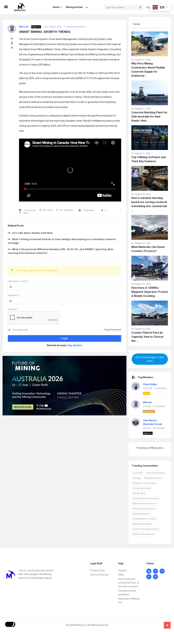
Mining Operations (141, 513)
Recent (136, 24)
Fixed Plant (138, 472)
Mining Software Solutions (144, 518)
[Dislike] (12, 48)
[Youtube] (148, 576)
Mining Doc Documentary (144, 483)
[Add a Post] (167, 625)
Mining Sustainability (142, 524)
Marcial (147, 402)
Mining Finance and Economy (146, 498)
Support (122, 570)
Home (56, 7)
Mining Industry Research (144, 508)
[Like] (12, 38)
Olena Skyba (150, 384)
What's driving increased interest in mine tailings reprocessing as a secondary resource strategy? (62, 241)
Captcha (13, 309)
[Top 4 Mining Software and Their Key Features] (149, 138)
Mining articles (74, 7)
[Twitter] (162, 571)
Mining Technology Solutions (146, 529)
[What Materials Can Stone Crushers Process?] (149, 227)
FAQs (121, 574)
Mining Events (139, 493)
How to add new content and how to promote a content (128, 583)
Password (13, 295)
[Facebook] (155, 571)
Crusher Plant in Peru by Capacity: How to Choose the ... (147, 336)
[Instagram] (155, 576)
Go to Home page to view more (149, 359)
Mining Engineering (141, 488)
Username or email (18, 281)
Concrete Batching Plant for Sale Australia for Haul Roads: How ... (149, 116)
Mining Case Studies (153, 478)
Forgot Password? (112, 329)
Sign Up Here (74, 345)
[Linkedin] (148, 571)
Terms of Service (99, 574)
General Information (76, 26)
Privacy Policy (97, 570)
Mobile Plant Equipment (144, 534)
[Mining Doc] (29, 7)
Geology (137, 478)
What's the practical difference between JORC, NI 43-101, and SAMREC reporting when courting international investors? (60, 251)
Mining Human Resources (144, 503)
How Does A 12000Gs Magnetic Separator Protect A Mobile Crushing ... (149, 292)
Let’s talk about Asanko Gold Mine (32, 232)
